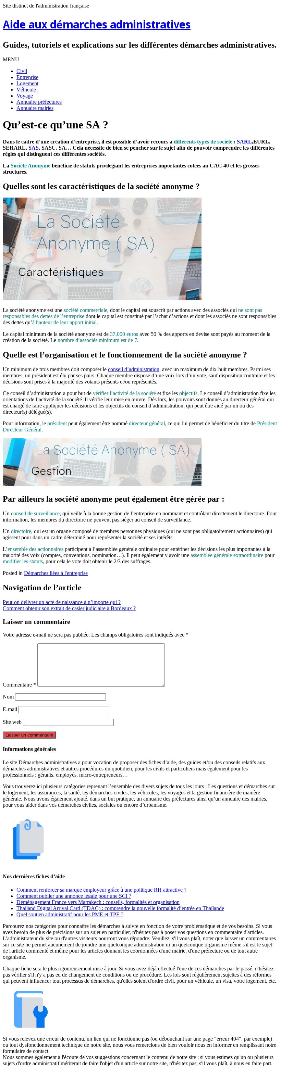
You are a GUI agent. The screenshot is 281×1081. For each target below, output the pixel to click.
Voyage (24, 96)
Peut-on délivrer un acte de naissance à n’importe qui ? (62, 602)
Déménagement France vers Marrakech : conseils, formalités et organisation (98, 902)
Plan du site (142, 1075)
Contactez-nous (176, 1075)
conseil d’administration (133, 369)
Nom (8, 697)
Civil (21, 71)
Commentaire (19, 685)
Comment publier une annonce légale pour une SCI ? (73, 896)
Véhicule (26, 89)
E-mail (10, 709)
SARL (244, 141)
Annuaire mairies (34, 108)
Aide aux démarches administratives (97, 25)
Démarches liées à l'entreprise (56, 573)
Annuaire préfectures (39, 102)
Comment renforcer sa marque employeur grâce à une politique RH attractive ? (101, 890)
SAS (33, 148)
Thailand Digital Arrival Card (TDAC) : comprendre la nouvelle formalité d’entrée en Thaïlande (120, 908)
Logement (27, 83)
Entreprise (27, 77)
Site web (12, 722)
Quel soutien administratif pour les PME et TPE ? (69, 914)
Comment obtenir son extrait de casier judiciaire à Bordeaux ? (69, 608)
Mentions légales (106, 1075)
